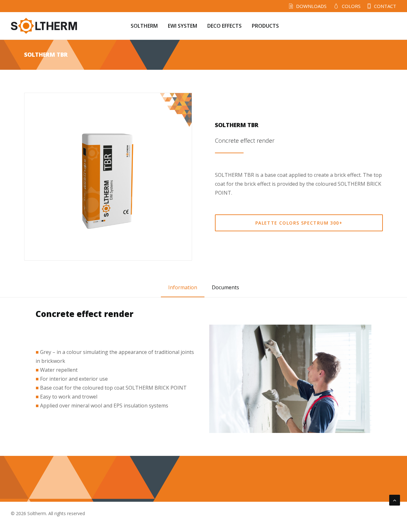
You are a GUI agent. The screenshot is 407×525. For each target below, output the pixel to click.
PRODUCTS (265, 25)
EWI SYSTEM (182, 25)
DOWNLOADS (311, 6)
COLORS (351, 6)
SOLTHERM (144, 25)
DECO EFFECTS (224, 25)
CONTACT (385, 6)
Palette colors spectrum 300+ (298, 223)
